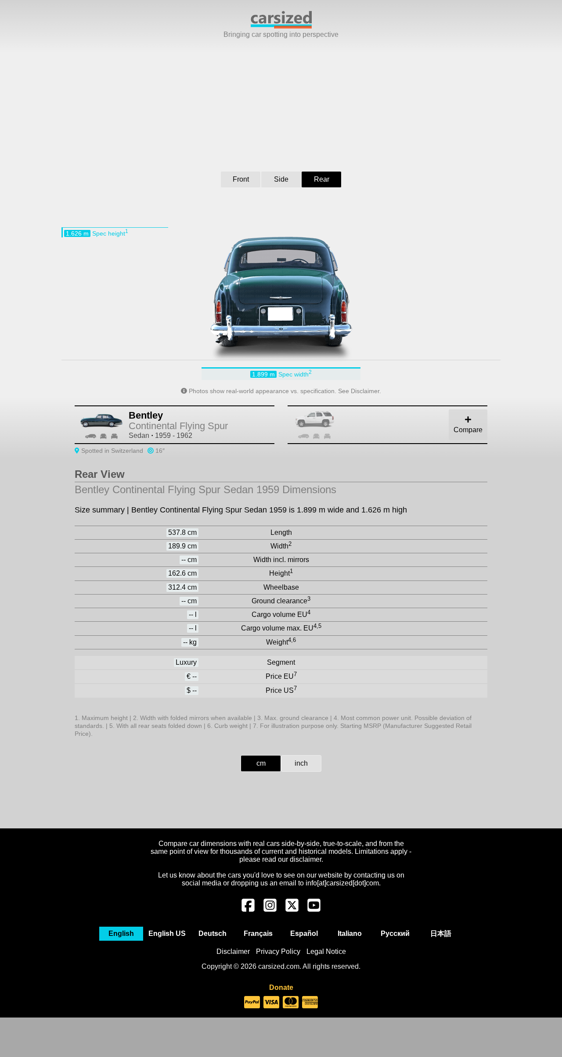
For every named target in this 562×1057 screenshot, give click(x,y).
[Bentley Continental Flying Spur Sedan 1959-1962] (397, 424)
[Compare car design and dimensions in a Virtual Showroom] (281, 26)
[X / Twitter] (292, 909)
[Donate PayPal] (252, 1002)
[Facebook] (248, 909)
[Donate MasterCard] (291, 1002)
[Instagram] (270, 909)
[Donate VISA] (271, 1002)
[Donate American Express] (310, 1002)
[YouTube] (314, 909)
